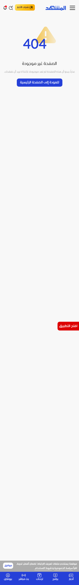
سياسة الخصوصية (63, 568)
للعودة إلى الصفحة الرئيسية (39, 82)
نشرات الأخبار (23, 7)
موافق (8, 565)
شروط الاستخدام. (43, 568)
